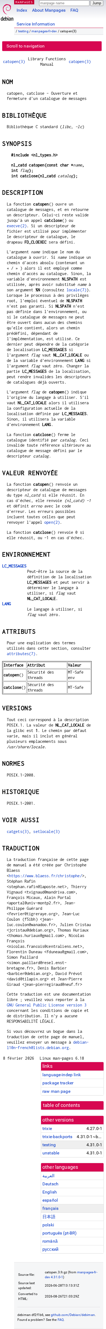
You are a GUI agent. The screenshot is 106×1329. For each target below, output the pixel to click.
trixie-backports (57, 1136)
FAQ (74, 10)
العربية (48, 1175)
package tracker (57, 1082)
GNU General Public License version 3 (46, 1005)
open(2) (52, 522)
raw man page (56, 1091)
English (49, 1192)
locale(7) (76, 290)
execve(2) (17, 225)
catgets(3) (18, 831)
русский (50, 1249)
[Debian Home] (7, 11)
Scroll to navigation (26, 46)
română (50, 1241)
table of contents (61, 1105)
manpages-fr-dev (44, 31)
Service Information (36, 24)
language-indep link (61, 1074)
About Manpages (49, 10)
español (50, 1200)
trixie (47, 1128)
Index (22, 10)
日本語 (48, 1216)
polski (48, 1224)
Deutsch (50, 1183)
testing (23, 31)
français (50, 1208)
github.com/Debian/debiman (73, 1315)
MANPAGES (24, 2)
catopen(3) (14, 61)
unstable (50, 1153)
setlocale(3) (46, 831)
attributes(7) (21, 653)
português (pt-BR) (59, 1233)
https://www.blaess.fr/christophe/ (45, 875)
